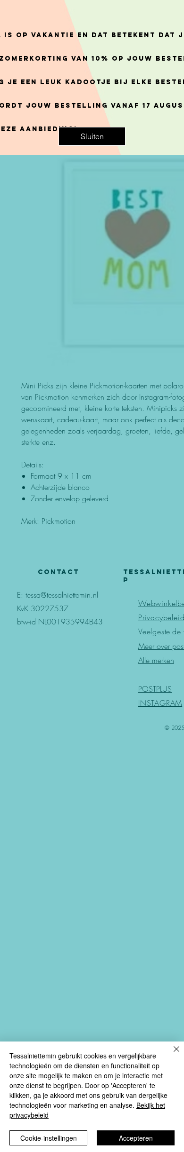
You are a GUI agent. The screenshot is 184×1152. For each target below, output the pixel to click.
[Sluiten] (170, 1054)
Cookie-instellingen (48, 1138)
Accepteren (136, 1138)
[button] (92, 136)
